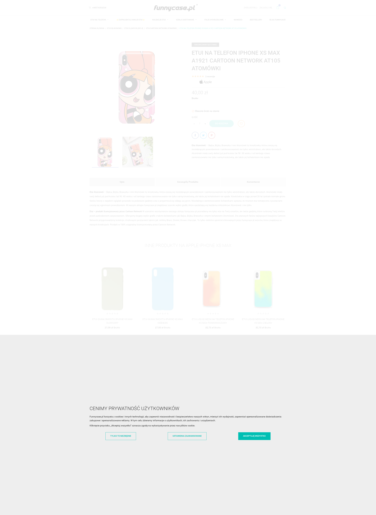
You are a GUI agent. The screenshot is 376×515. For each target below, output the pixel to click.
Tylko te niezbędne (120, 436)
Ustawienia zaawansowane (187, 436)
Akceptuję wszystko (254, 436)
